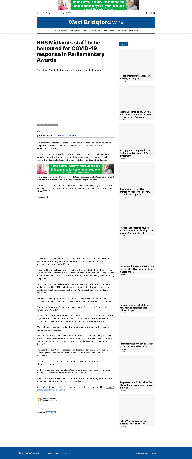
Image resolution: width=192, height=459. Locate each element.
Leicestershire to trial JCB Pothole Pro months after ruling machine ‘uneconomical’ (137, 269)
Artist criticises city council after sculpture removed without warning (136, 346)
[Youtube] (151, 13)
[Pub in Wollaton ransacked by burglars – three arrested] (137, 405)
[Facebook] (149, 13)
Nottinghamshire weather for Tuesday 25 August (135, 77)
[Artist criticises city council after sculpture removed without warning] (137, 328)
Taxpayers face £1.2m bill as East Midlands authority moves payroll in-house (137, 385)
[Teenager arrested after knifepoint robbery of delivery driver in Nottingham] (137, 173)
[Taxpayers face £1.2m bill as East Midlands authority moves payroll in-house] (137, 366)
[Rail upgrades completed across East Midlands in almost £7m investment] (137, 135)
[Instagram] (146, 13)
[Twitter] (154, 13)
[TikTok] (144, 13)
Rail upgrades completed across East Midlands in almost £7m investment (136, 153)
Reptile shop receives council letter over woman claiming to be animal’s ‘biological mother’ (136, 230)
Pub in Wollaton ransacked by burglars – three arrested (134, 422)
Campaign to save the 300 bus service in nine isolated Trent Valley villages (135, 308)
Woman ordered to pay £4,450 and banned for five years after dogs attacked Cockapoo (135, 114)
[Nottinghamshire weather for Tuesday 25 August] (137, 60)
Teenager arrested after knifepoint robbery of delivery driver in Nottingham (135, 192)
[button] (152, 30)
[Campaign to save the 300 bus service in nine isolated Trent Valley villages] (137, 289)
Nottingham (51, 412)
